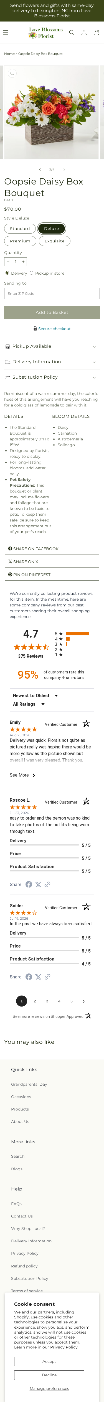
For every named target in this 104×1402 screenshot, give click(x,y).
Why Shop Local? (28, 1228)
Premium (20, 241)
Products (20, 1109)
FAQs (16, 1203)
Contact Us (22, 1216)
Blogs (16, 1168)
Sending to (23, 283)
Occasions (21, 1096)
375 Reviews (35, 656)
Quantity (13, 252)
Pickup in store (49, 273)
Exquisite (55, 241)
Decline (49, 1374)
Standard (20, 228)
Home (9, 54)
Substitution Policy (29, 1278)
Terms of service (27, 1290)
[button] (72, 32)
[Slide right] (64, 170)
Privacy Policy (64, 1347)
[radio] (75, 633)
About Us (20, 1121)
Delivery (19, 273)
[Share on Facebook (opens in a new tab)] (29, 885)
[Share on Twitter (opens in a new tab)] (38, 884)
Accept (49, 1361)
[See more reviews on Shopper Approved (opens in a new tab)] (47, 884)
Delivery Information (31, 1240)
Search (17, 1156)
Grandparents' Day (29, 1084)
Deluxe (51, 228)
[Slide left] (40, 170)
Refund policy (24, 1266)
